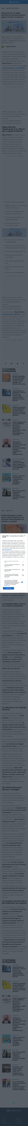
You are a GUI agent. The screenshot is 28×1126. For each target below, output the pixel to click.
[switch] (22, 565)
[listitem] (14, 562)
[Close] (25, 536)
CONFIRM (8, 588)
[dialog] (14, 563)
